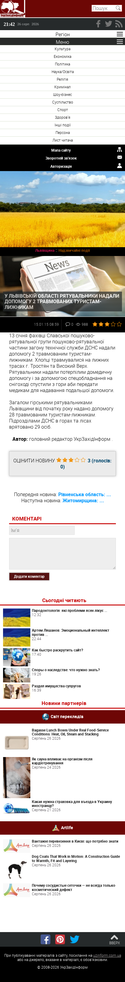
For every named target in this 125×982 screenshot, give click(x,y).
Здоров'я (62, 117)
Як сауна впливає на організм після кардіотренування (62, 761)
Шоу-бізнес (62, 94)
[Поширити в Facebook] (45, 939)
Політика (62, 63)
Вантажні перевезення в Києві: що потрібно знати (75, 841)
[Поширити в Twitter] (74, 939)
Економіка (62, 56)
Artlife (67, 827)
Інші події (63, 124)
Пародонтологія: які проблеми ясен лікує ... (69, 610)
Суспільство (62, 102)
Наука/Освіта (63, 71)
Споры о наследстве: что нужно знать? (66, 669)
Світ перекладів (67, 716)
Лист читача (62, 140)
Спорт (62, 109)
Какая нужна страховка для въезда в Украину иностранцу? (72, 803)
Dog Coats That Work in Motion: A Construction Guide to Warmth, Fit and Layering (76, 858)
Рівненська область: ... (84, 494)
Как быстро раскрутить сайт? (57, 649)
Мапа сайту (61, 150)
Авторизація (61, 166)
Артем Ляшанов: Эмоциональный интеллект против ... (70, 632)
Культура (62, 48)
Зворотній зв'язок (61, 158)
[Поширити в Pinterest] (60, 939)
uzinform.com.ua (107, 955)
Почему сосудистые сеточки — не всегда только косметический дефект (73, 887)
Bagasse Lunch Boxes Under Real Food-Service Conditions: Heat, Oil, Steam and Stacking (70, 732)
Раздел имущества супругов (56, 685)
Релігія (62, 79)
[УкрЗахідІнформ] (12, 8)
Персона (63, 132)
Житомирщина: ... (83, 500)
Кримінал (62, 86)
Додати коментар (29, 576)
